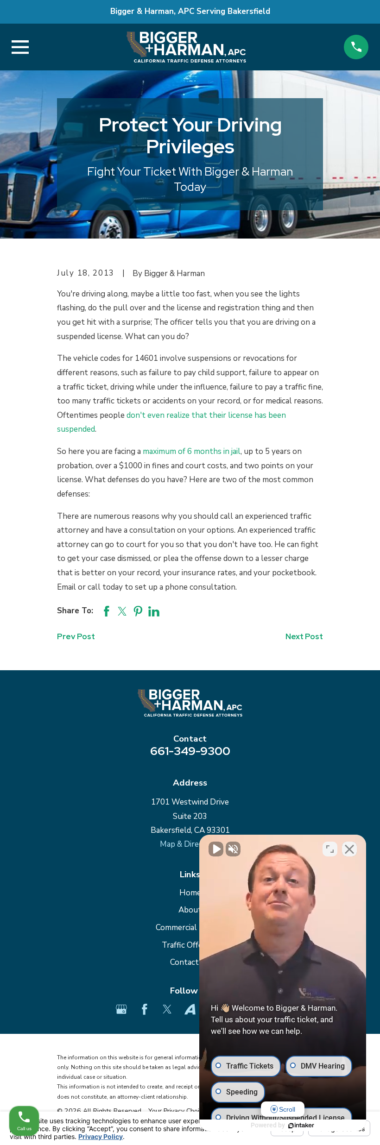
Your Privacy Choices (179, 1111)
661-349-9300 (190, 751)
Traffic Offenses (190, 945)
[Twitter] (167, 1009)
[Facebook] (144, 1009)
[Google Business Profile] (121, 1009)
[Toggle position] (330, 849)
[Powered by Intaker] (301, 1125)
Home (190, 892)
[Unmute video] (216, 849)
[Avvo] (190, 1009)
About (190, 910)
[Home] (186, 47)
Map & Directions (190, 844)
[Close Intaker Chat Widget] (349, 849)
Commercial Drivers (190, 927)
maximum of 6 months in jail (192, 451)
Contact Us (190, 962)
